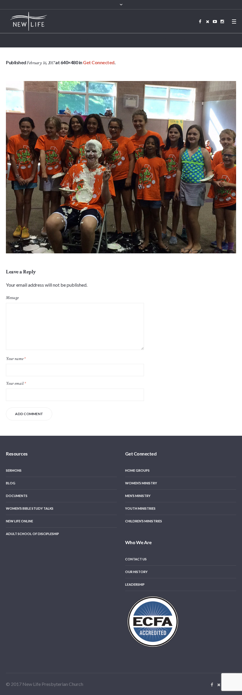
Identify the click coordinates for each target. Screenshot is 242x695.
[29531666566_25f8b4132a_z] (121, 167)
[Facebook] (200, 21)
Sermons (14, 470)
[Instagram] (222, 21)
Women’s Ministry (141, 483)
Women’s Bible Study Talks (29, 508)
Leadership (135, 584)
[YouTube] (215, 21)
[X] (207, 21)
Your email (16, 383)
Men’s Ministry (138, 496)
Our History (136, 572)
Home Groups (137, 470)
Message (12, 298)
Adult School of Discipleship (32, 534)
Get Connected (99, 62)
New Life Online (19, 521)
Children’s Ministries (143, 521)
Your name (16, 358)
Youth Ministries (140, 508)
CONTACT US (136, 559)
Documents (16, 496)
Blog (10, 483)
